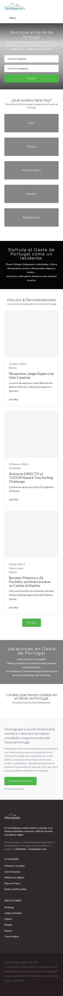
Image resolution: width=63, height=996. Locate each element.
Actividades (15, 468)
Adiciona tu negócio (14, 877)
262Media (20, 849)
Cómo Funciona (12, 871)
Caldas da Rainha (13, 913)
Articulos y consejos (14, 865)
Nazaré (8, 930)
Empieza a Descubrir (20, 781)
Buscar (31, 78)
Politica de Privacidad (15, 889)
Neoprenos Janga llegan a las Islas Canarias (31, 375)
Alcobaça (9, 907)
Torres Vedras (11, 936)
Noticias (13, 367)
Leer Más (13, 399)
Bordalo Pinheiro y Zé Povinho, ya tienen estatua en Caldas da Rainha (29, 581)
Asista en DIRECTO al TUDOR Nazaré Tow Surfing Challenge (31, 477)
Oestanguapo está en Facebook (7, 987)
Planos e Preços (12, 883)
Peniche (8, 924)
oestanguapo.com (37, 849)
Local (20, 568)
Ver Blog (32, 622)
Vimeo (19, 987)
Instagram (13, 987)
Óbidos (8, 919)
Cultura (12, 568)
